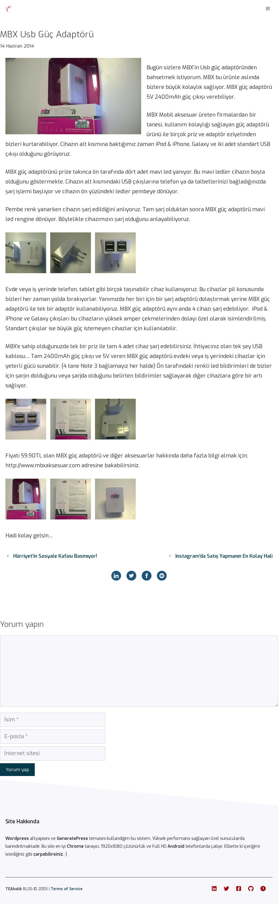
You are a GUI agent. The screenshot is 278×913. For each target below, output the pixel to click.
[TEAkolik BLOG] (8, 9)
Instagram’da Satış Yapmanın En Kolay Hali (224, 556)
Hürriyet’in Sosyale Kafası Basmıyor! (55, 556)
